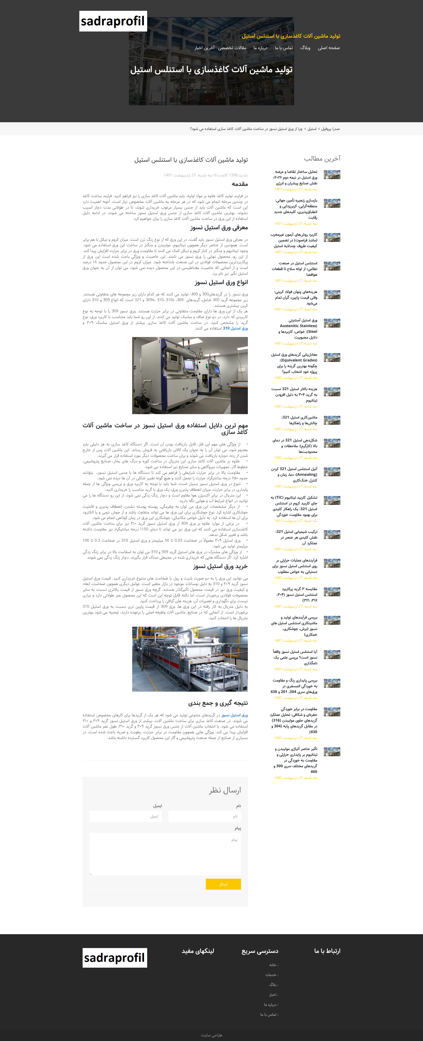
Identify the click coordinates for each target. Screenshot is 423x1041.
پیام (238, 828)
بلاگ (272, 985)
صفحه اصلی (329, 47)
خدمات (270, 975)
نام (238, 806)
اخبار (272, 995)
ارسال (223, 884)
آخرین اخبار (204, 47)
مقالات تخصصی (232, 47)
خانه (272, 965)
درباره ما (260, 47)
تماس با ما (284, 47)
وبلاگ (305, 47)
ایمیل (157, 806)
